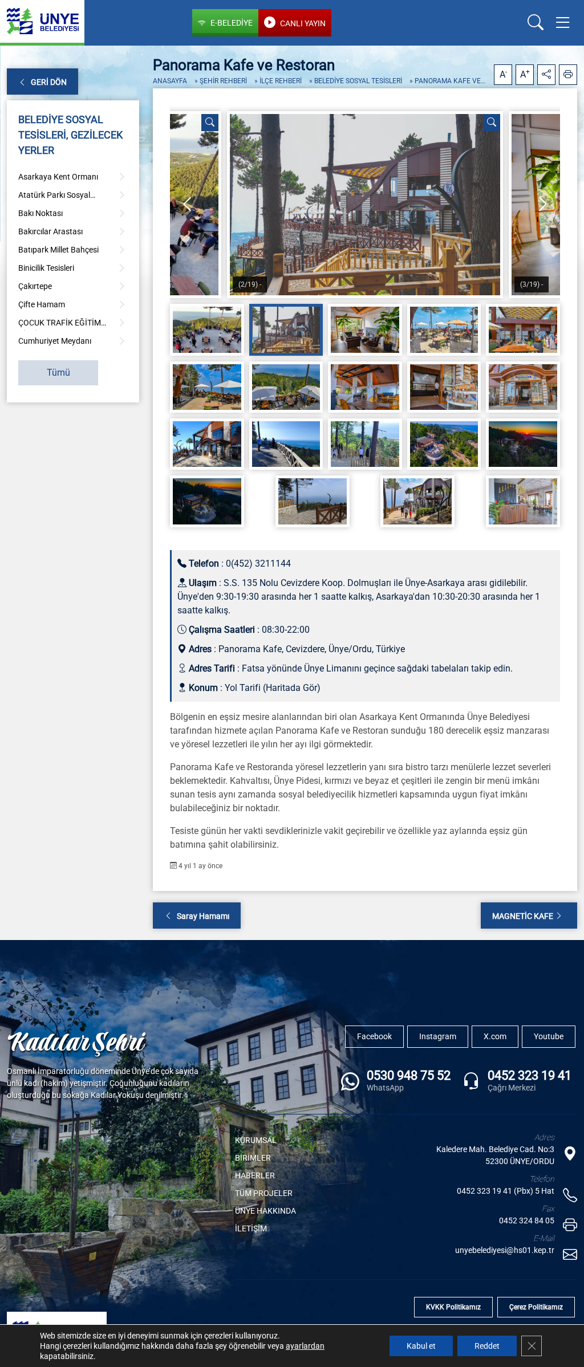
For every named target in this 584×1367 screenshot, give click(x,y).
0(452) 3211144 (258, 563)
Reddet (487, 1345)
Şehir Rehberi (223, 81)
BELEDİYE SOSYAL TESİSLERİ (358, 81)
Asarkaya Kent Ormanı (58, 176)
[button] (565, 23)
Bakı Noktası (40, 213)
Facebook (374, 1036)
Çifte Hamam (41, 304)
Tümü (58, 372)
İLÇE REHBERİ (280, 81)
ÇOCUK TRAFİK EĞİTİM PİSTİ (59, 324)
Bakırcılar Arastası (50, 231)
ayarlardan (305, 1345)
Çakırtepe (35, 286)
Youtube (548, 1036)
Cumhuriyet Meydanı (54, 340)
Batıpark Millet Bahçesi (58, 249)
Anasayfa (170, 81)
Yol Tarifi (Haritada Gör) (273, 687)
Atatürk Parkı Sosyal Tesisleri (54, 196)
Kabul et (421, 1345)
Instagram (437, 1036)
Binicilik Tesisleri (46, 267)
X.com (495, 1036)
